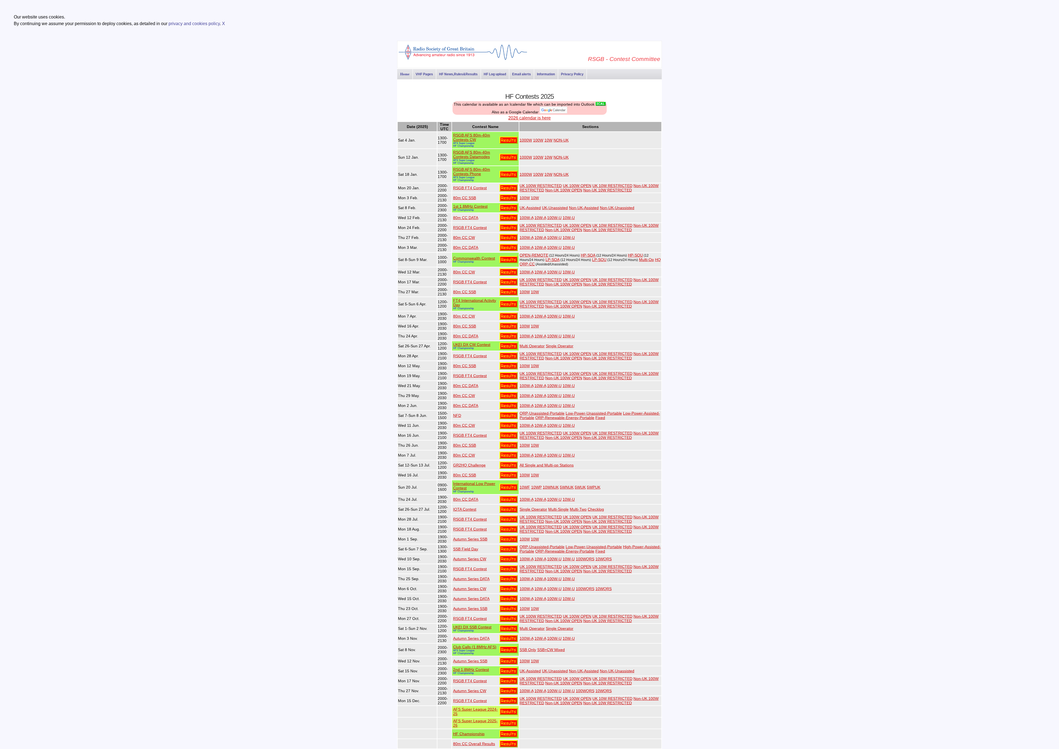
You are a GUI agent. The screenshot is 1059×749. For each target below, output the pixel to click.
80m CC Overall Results (474, 744)
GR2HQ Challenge (469, 465)
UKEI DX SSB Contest (472, 627)
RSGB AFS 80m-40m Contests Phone (471, 171)
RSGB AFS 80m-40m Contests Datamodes (471, 154)
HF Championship (463, 146)
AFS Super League (464, 143)
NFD (457, 415)
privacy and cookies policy (194, 23)
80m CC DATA (465, 217)
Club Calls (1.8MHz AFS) (474, 647)
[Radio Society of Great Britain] (463, 59)
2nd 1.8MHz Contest (471, 669)
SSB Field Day (465, 549)
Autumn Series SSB (470, 539)
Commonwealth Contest (474, 258)
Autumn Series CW (469, 559)
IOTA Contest (464, 509)
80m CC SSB (464, 198)
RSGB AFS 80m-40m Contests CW (471, 137)
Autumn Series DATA (471, 579)
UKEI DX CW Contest (471, 344)
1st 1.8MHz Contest (470, 206)
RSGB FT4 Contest (470, 188)
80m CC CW (464, 237)
